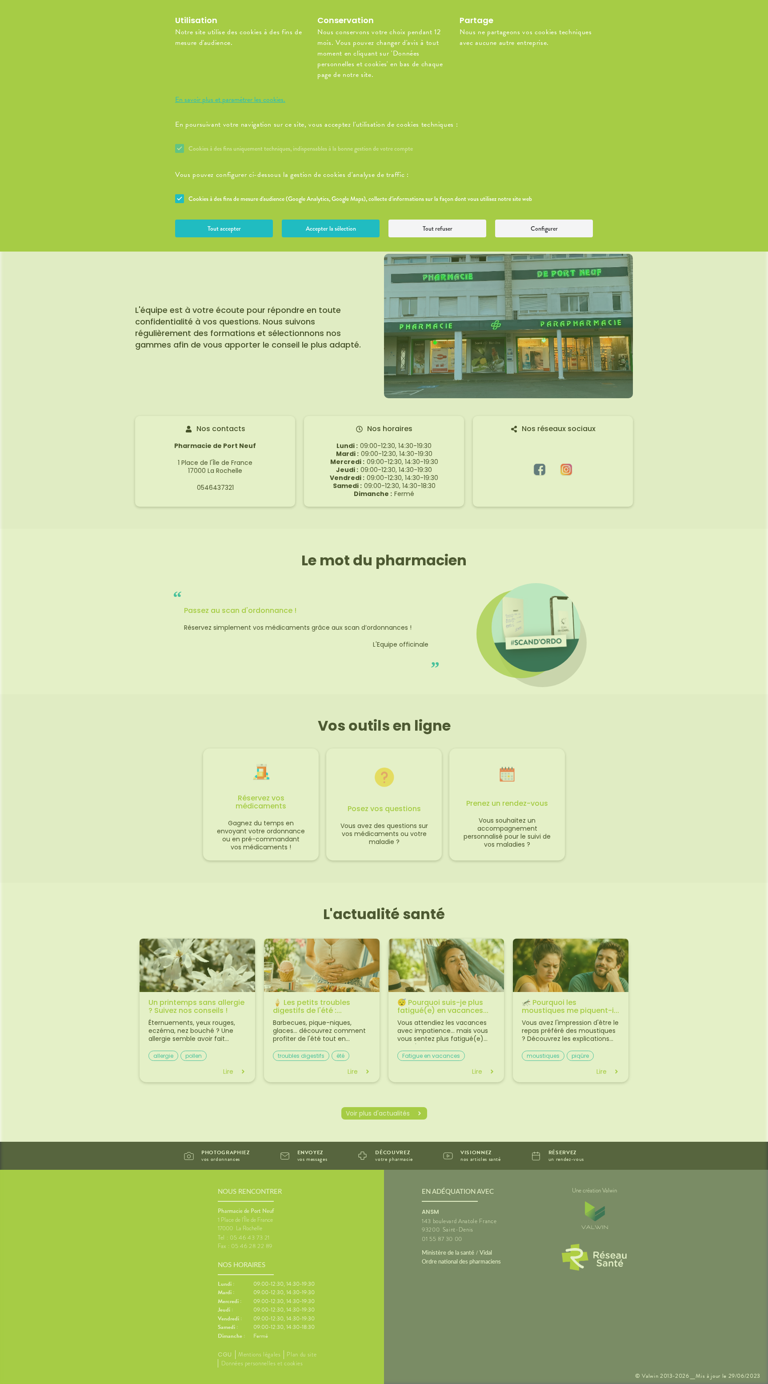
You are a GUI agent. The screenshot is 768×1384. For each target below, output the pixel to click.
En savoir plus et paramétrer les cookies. (230, 99)
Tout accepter (224, 228)
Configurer (544, 228)
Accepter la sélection (331, 228)
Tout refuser (437, 228)
